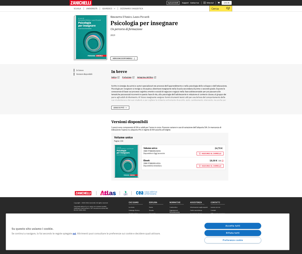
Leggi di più (118, 108)
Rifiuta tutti (233, 233)
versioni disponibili (122, 58)
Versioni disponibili (84, 74)
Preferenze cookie (233, 240)
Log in (226, 3)
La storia (131, 207)
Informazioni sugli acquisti (199, 207)
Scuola (151, 210)
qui (74, 233)
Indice (114, 77)
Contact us (194, 3)
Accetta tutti (232, 225)
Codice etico (173, 207)
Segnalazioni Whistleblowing (175, 211)
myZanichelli (173, 3)
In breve (80, 70)
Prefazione (126, 77)
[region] (148, 231)
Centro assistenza (196, 210)
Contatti (213, 210)
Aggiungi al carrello (211, 153)
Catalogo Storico (134, 210)
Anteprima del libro (145, 77)
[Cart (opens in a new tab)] (219, 3)
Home (151, 207)
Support (185, 3)
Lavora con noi (215, 207)
